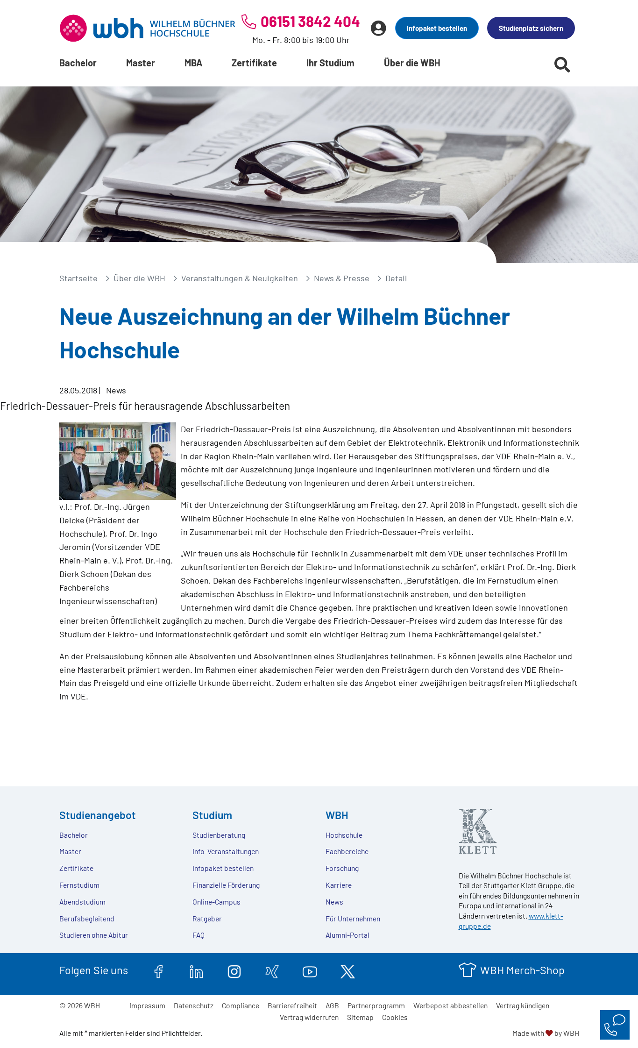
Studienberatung (218, 834)
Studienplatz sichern (531, 28)
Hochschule (344, 834)
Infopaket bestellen (437, 28)
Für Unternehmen (353, 918)
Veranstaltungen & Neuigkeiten (239, 278)
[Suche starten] (562, 64)
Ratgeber (207, 918)
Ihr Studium (330, 62)
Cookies (395, 1016)
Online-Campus (216, 901)
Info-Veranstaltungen (225, 851)
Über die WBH (412, 62)
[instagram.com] (234, 970)
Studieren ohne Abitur (93, 934)
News (334, 901)
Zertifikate (254, 62)
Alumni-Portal (347, 934)
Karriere (339, 884)
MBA (193, 62)
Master (140, 62)
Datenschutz (193, 1005)
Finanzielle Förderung (226, 884)
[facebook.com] (158, 970)
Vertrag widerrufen (309, 1016)
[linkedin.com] (196, 970)
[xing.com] (272, 970)
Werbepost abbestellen (450, 1005)
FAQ (198, 934)
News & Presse (341, 278)
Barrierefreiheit (292, 1005)
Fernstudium (79, 884)
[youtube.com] (310, 970)
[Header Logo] (147, 28)
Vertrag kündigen (522, 1005)
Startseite (78, 278)
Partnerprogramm (376, 1005)
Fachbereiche (347, 851)
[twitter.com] (347, 970)
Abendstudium (82, 901)
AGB (332, 1005)
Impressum (147, 1005)
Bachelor (78, 62)
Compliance (240, 1005)
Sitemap (360, 1016)
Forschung (342, 867)
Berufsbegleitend (86, 918)
